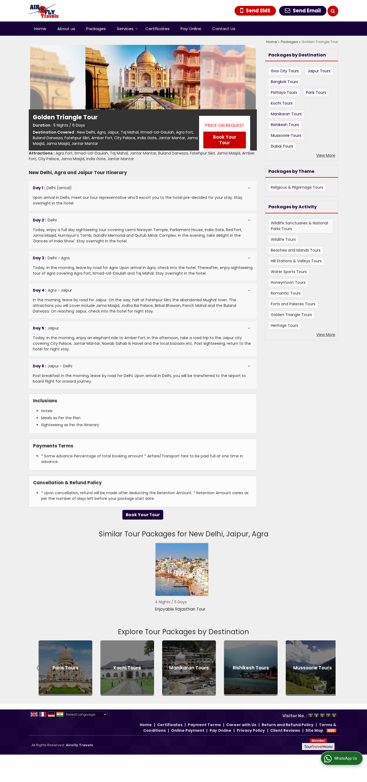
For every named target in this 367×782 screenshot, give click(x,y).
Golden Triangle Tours (291, 314)
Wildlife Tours (283, 239)
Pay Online (191, 28)
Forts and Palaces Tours (293, 304)
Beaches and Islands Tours (296, 250)
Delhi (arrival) (52, 188)
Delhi (45, 220)
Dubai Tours (282, 146)
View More (325, 155)
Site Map (314, 730)
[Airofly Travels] (44, 10)
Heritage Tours (284, 325)
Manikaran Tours (286, 114)
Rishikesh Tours (285, 124)
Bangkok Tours (284, 81)
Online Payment (187, 730)
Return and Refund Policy (288, 724)
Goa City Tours (285, 71)
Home (40, 28)
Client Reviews (285, 730)
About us (66, 28)
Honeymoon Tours (288, 282)
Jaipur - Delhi (52, 366)
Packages (96, 28)
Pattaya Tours (284, 92)
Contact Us (223, 28)
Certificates (157, 28)
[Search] (333, 11)
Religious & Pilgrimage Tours (297, 187)
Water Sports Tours (289, 271)
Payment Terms (204, 724)
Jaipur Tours (319, 71)
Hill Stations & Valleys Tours (296, 261)
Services (125, 28)
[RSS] (331, 730)
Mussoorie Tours (286, 135)
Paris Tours (316, 92)
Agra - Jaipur (52, 290)
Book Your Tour (224, 140)
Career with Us (241, 724)
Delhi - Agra (51, 258)
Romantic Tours (286, 293)
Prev (38, 668)
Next (328, 668)
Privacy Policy (251, 730)
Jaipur (46, 328)
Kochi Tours (282, 103)
